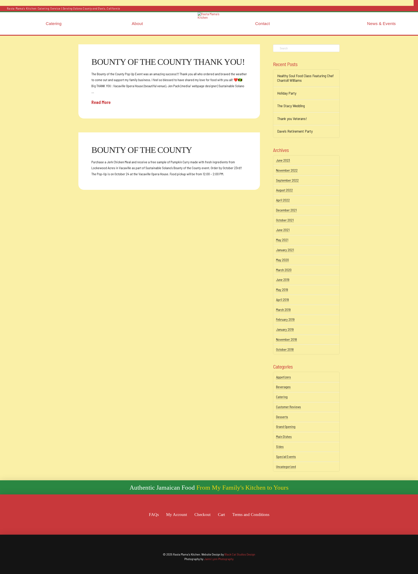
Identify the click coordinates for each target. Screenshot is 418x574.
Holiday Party (286, 93)
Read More (101, 102)
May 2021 (282, 240)
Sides (280, 446)
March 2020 (284, 270)
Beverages (283, 387)
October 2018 (285, 349)
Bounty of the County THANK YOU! (168, 62)
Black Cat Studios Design (239, 554)
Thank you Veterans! (292, 118)
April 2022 (283, 200)
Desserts (282, 417)
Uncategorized (286, 466)
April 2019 (282, 299)
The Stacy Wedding (291, 105)
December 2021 (286, 210)
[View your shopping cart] (416, 3)
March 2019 (283, 309)
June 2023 (283, 160)
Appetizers (283, 377)
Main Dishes (284, 436)
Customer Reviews (288, 407)
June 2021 (283, 230)
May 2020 (282, 260)
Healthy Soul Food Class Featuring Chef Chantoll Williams (305, 78)
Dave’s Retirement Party (295, 131)
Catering (282, 397)
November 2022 (287, 170)
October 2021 (285, 220)
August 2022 (284, 190)
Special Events (286, 456)
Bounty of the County (141, 150)
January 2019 (285, 329)
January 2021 (285, 250)
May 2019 (282, 289)
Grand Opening (285, 426)
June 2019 (282, 279)
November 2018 (286, 339)
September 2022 (287, 180)
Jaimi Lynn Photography (219, 559)
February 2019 (285, 319)
